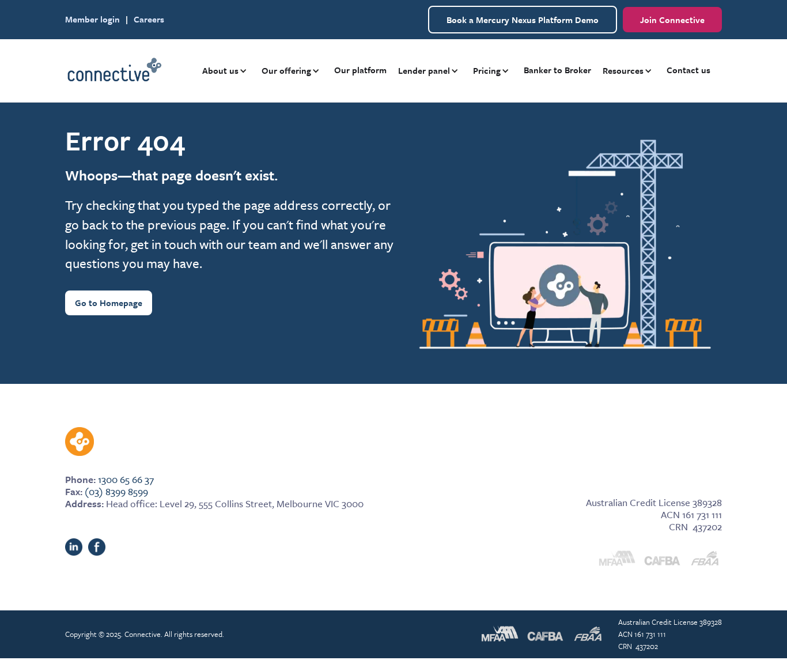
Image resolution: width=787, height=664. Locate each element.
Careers (149, 19)
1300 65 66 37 (126, 479)
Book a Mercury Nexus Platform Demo (523, 19)
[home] (113, 70)
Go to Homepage (108, 302)
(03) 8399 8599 (116, 491)
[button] (226, 70)
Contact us (688, 69)
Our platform (360, 69)
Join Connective (672, 19)
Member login (92, 19)
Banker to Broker (557, 69)
